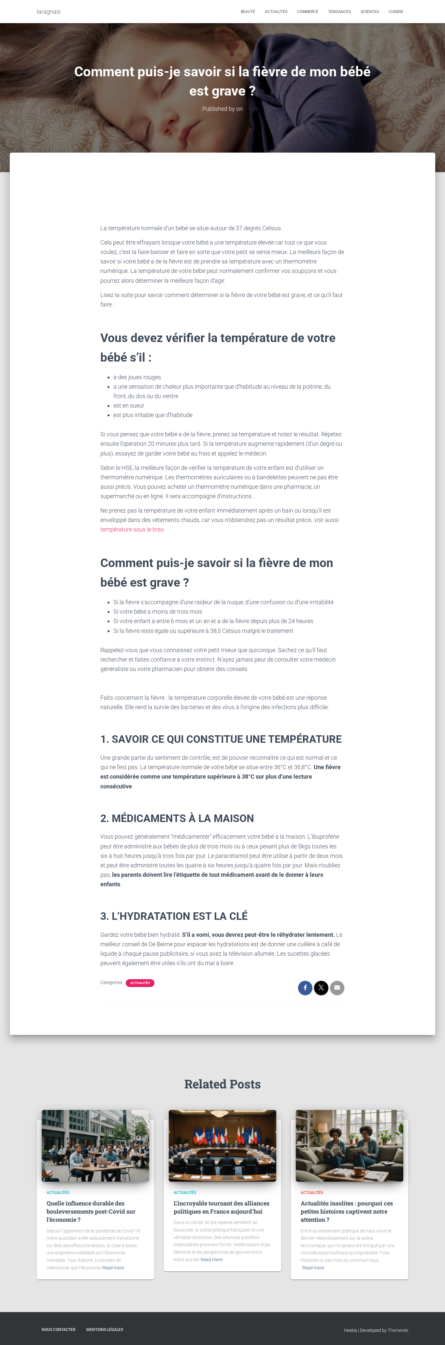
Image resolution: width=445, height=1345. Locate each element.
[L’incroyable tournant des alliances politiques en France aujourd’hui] (222, 1145)
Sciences (370, 11)
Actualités (276, 11)
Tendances (339, 11)
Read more (113, 1267)
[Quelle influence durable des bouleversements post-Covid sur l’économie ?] (95, 1145)
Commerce (307, 11)
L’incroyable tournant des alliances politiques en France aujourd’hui (221, 1207)
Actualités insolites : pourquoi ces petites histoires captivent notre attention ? (347, 1211)
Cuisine (396, 11)
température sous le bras (132, 529)
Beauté (248, 11)
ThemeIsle (398, 1330)
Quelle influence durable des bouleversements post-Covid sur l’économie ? (91, 1211)
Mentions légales (104, 1329)
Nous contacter (59, 1329)
